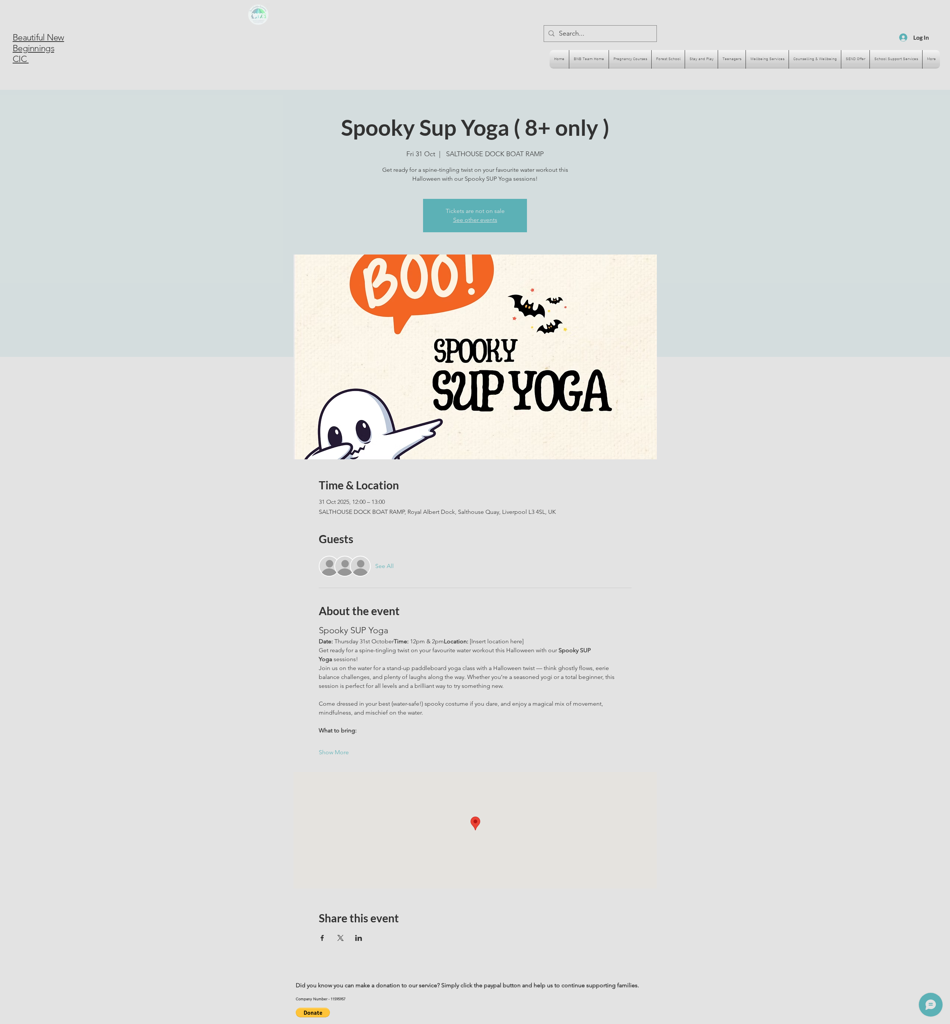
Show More (334, 752)
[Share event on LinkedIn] (358, 938)
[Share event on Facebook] (322, 938)
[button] (313, 1012)
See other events (475, 219)
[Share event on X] (340, 938)
